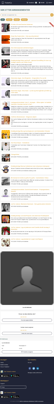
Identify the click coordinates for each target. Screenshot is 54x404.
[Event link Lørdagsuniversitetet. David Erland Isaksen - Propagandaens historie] (5, 193)
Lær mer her (23, 316)
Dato (3, 19)
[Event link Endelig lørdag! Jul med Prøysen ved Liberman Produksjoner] (5, 219)
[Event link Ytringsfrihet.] (5, 157)
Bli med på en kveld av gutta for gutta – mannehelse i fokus (29, 178)
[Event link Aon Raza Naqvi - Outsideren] (5, 146)
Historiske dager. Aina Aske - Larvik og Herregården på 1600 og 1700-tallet (31, 91)
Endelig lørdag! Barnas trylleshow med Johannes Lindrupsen (30, 166)
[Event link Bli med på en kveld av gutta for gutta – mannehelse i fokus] (5, 181)
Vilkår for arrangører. (39, 401)
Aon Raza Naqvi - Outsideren (20, 143)
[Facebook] (29, 368)
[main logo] (7, 2)
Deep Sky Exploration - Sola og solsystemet (25, 36)
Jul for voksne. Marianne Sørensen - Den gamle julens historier (31, 204)
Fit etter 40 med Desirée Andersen (22, 24)
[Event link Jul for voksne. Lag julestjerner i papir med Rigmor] (5, 242)
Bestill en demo (4, 364)
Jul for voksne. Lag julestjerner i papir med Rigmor (27, 239)
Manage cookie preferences (35, 372)
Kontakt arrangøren (28, 352)
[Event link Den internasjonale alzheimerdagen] (5, 51)
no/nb (42, 2)
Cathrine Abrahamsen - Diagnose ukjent (23, 117)
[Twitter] (33, 368)
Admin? (50, 2)
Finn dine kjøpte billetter (27, 320)
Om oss (30, 362)
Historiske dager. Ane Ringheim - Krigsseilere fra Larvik (28, 78)
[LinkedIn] (37, 368)
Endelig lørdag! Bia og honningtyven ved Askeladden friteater (30, 131)
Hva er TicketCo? (4, 366)
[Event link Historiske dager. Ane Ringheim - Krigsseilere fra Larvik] (5, 81)
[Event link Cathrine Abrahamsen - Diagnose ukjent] (5, 120)
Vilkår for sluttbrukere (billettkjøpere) (27, 401)
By (2, 348)
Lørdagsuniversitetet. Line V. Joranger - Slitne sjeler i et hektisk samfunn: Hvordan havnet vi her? (31, 103)
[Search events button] (52, 15)
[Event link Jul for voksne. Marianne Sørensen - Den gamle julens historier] (5, 207)
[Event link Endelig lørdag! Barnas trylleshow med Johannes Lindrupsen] (5, 169)
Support (2, 383)
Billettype (24, 19)
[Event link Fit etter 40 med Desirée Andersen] (5, 27)
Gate (3, 345)
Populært (9, 19)
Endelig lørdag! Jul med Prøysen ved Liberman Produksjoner (30, 215)
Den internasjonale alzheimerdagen (22, 48)
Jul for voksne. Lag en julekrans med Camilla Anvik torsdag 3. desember (30, 228)
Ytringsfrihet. (15, 154)
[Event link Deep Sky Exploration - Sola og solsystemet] (5, 39)
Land (1, 385)
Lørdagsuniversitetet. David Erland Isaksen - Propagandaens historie (30, 190)
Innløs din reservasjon (27, 333)
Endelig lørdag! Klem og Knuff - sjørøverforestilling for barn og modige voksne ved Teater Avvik (31, 61)
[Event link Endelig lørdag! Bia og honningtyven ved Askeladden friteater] (5, 134)
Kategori (17, 19)
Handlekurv (32, 2)
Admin (2, 362)
